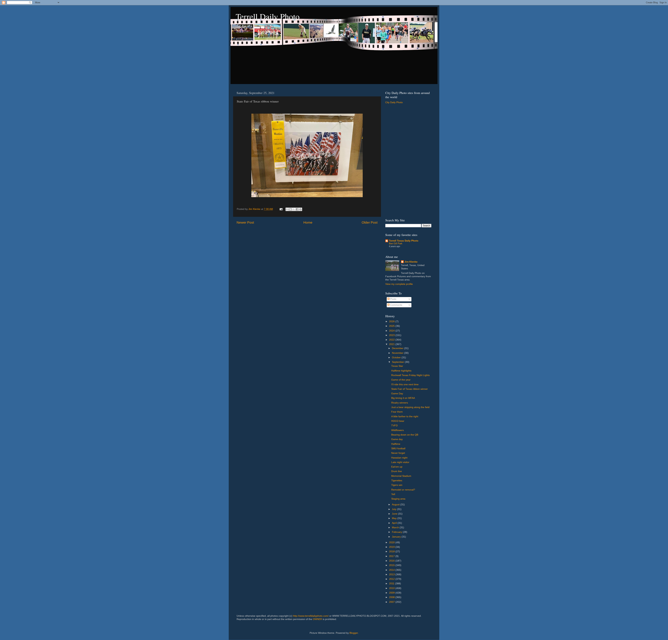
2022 (392, 339)
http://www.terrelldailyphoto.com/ (311, 616)
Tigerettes (396, 480)
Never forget (398, 453)
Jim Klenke (411, 261)
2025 (392, 326)
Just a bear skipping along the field (410, 407)
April (394, 523)
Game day (397, 439)
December (398, 348)
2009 (392, 592)
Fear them (397, 411)
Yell (393, 494)
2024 (392, 330)
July (394, 509)
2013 (392, 574)
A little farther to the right (404, 416)
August (396, 504)
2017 (392, 556)
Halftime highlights (401, 370)
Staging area (398, 498)
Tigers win (396, 485)
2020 (392, 542)
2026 (392, 321)
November (398, 353)
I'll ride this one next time (405, 384)
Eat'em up (396, 466)
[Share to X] (294, 209)
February (397, 532)
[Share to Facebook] (297, 209)
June (395, 513)
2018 (392, 551)
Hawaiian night (399, 457)
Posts (392, 299)
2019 (392, 547)
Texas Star (397, 366)
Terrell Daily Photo (268, 16)
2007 (392, 602)
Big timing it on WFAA (403, 398)
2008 (392, 597)
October (396, 357)
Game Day (397, 393)
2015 (392, 565)
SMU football (398, 448)
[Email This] (287, 209)
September (398, 362)
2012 (392, 579)
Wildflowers (397, 430)
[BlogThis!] (290, 209)
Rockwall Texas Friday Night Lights (410, 375)
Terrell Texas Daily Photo (403, 240)
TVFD (394, 425)
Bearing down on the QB (404, 434)
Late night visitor (400, 462)
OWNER (317, 619)
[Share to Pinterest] (300, 209)
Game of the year (401, 379)
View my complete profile (399, 284)
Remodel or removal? (403, 489)
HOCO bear (397, 421)
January (396, 536)
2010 (392, 588)
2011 (392, 583)
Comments (395, 305)
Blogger (353, 633)
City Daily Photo (394, 102)
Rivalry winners (399, 402)
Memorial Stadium (401, 476)
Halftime (395, 444)
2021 (392, 344)
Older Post (369, 222)
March (396, 527)
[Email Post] (280, 209)
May (394, 518)
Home (307, 222)
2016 (392, 560)
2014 (392, 570)
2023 (392, 335)
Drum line (396, 471)
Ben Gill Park (395, 243)
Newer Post (245, 222)
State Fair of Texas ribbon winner (409, 389)
